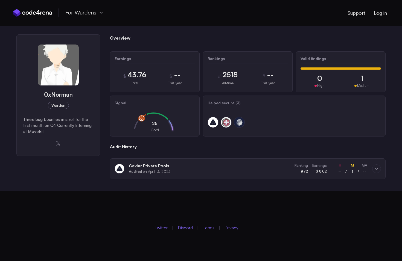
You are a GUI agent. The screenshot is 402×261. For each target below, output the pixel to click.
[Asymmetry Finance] (239, 122)
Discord (185, 227)
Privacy (231, 227)
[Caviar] (213, 122)
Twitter (161, 227)
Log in (380, 13)
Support (356, 13)
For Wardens (80, 12)
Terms (208, 227)
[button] (247, 169)
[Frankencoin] (226, 122)
